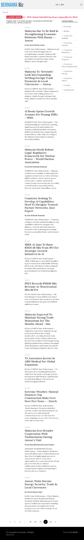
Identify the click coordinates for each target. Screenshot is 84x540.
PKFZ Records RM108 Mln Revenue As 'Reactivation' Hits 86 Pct (41, 286)
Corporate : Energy (67, 72)
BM (62, 4)
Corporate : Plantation (67, 51)
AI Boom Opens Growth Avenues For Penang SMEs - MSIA (41, 114)
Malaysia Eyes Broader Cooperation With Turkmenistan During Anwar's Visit (39, 435)
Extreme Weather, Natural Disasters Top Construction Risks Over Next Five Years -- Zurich (41, 396)
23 (51, 522)
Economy (67, 26)
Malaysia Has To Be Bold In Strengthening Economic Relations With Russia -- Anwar (41, 35)
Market (66, 31)
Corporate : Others (67, 79)
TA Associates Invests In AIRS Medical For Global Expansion (40, 361)
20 (35, 522)
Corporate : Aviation (67, 44)
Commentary (68, 90)
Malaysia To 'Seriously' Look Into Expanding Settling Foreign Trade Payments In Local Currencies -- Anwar (39, 78)
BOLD (75, 532)
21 (40, 522)
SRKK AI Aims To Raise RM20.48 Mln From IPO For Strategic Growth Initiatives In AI (42, 249)
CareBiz (66, 85)
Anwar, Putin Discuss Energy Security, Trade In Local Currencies (41, 484)
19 (30, 522)
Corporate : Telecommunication (69, 65)
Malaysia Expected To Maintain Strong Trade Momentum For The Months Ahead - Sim (39, 319)
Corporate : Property (67, 58)
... (25, 522)
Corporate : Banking (67, 37)
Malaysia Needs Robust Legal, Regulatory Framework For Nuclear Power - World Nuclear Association (40, 156)
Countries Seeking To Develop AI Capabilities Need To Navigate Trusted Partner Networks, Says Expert (41, 205)
